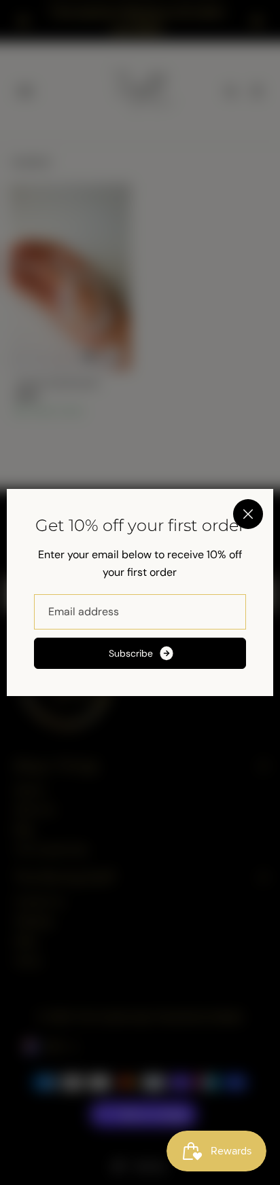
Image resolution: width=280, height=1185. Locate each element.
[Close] (248, 514)
